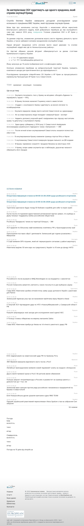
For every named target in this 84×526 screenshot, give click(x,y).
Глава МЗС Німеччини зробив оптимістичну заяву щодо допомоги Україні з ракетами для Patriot (42, 292)
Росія (75, 211)
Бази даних (11, 498)
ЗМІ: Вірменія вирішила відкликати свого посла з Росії (29, 362)
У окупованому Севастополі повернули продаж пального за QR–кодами (44, 140)
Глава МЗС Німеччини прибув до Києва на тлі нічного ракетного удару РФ (37, 324)
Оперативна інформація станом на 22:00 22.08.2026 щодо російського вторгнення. (41, 202)
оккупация (27, 85)
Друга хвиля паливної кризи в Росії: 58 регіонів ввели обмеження (33, 374)
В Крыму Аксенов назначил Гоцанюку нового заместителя (39, 101)
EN (74, 3)
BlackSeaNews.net (66, 495)
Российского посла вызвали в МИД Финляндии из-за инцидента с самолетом (38, 279)
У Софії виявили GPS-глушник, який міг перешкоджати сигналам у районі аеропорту (41, 241)
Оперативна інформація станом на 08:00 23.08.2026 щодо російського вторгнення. (41, 196)
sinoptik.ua (28, 450)
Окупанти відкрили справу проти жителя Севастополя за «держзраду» (44, 111)
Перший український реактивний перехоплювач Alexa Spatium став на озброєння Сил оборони (42, 402)
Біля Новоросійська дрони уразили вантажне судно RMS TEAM (32, 396)
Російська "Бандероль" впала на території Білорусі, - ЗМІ (30, 222)
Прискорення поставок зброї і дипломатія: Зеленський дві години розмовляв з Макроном (39, 235)
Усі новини (73, 407)
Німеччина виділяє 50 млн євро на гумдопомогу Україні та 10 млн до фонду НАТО (40, 247)
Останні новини (14, 189)
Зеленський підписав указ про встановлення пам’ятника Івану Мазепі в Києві (38, 299)
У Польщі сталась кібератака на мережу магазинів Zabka (30, 318)
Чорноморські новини (37, 491)
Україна (75, 193)
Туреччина (73, 205)
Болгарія (74, 239)
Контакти (10, 507)
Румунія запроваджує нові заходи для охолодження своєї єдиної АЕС (35, 313)
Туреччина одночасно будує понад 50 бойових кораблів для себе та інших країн (39, 208)
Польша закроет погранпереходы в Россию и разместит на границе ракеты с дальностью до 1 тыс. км (38, 381)
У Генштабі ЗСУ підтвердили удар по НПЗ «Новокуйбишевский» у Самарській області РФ (42, 306)
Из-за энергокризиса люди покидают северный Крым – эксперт (41, 115)
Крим (75, 16)
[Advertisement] (42, 168)
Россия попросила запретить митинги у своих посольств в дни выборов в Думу (39, 285)
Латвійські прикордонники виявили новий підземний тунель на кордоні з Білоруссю (41, 368)
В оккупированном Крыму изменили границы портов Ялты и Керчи (42, 136)
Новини (10, 492)
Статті (9, 495)
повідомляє (38, 32)
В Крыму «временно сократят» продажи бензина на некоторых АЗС (42, 144)
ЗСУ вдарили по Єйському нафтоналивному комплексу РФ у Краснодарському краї (41, 228)
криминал (17, 85)
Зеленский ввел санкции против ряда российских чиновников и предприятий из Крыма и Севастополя (40, 389)
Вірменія (74, 359)
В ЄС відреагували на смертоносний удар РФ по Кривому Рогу (32, 356)
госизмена (37, 85)
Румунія (74, 310)
